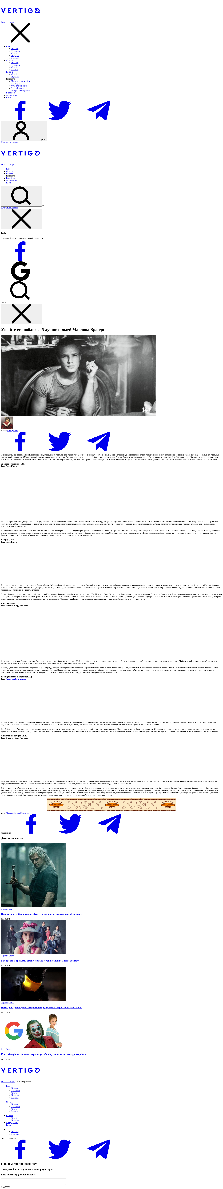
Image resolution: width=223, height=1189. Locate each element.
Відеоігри (10, 93)
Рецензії (14, 58)
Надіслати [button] (5, 1187)
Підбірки (15, 55)
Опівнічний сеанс (19, 86)
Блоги (8, 97)
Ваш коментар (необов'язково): (18, 1174)
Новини (14, 49)
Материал (24, 813)
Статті (14, 53)
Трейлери (15, 51)
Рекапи (14, 69)
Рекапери (15, 83)
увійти (43, 140)
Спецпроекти (12, 1122)
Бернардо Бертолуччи (16, 679)
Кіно (8, 46)
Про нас (14, 1132)
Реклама (15, 1134)
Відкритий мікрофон (20, 90)
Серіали (9, 60)
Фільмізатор (11, 95)
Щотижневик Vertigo (20, 81)
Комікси (9, 72)
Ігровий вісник (18, 88)
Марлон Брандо (13, 813)
